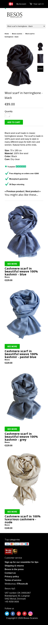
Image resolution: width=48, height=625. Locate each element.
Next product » (33, 191)
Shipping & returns (14, 566)
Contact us (10, 573)
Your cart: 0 (38, 4)
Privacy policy (12, 576)
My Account (21, 4)
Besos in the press (14, 569)
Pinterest (24, 613)
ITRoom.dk (22, 584)
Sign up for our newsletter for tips (21, 562)
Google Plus (18, 613)
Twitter (7, 613)
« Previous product (14, 191)
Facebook (13, 613)
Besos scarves (17, 33)
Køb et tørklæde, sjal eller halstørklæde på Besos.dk (11, 4)
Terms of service (13, 580)
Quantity (9, 111)
